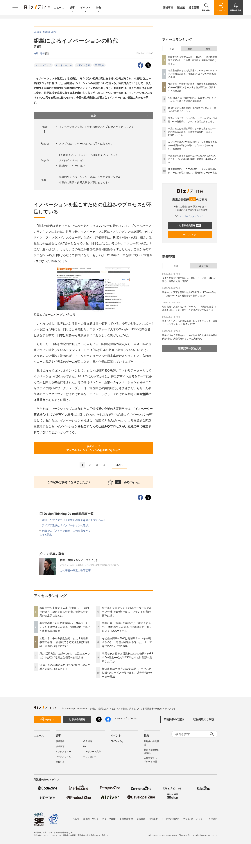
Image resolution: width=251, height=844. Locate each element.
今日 (171, 48)
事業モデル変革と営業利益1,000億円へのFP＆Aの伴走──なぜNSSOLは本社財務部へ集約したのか (127, 657)
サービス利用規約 (170, 818)
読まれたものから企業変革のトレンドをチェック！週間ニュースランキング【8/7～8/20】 (189, 322)
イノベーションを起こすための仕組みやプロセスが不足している (96, 126)
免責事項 (141, 818)
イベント (85, 7)
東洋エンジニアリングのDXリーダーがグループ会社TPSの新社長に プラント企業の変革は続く (127, 611)
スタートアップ (43, 65)
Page (44, 143)
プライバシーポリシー (194, 818)
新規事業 (168, 7)
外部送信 (213, 818)
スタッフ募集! (109, 818)
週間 (190, 48)
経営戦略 (87, 741)
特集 (98, 7)
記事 (72, 7)
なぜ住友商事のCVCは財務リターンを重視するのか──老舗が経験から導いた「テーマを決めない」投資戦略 (127, 642)
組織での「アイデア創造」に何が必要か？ (66, 530)
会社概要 (153, 818)
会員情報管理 (126, 818)
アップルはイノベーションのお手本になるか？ (86, 143)
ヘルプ (76, 818)
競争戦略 (99, 65)
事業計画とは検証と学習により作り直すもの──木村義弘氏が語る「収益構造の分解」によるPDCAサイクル (127, 626)
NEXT (118, 464)
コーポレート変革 (92, 751)
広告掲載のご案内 (174, 719)
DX (84, 746)
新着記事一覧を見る (189, 348)
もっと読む (45, 534)
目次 (93, 115)
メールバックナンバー (192, 216)
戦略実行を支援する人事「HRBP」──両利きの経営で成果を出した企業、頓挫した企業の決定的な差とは (64, 611)
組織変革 (60, 746)
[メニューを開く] (15, 7)
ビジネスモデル (63, 65)
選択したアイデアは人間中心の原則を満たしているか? (73, 520)
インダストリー (63, 751)
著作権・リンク (90, 818)
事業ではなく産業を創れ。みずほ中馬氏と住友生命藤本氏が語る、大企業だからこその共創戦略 (189, 336)
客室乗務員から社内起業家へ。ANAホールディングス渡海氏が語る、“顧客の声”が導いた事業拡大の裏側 (65, 626)
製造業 (181, 7)
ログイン (191, 234)
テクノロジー (89, 756)
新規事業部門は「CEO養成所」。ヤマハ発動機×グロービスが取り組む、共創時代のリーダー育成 (127, 672)
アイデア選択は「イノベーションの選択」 (66, 525)
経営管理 (194, 7)
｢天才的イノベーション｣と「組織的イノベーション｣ (89, 155)
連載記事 (60, 761)
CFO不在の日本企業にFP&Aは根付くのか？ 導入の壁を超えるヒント (66, 666)
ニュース (59, 7)
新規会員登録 (191, 225)
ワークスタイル (63, 756)
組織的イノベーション (72, 165)
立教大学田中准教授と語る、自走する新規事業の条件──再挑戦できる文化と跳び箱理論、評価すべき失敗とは (64, 642)
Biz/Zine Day (117, 741)
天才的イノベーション (72, 160)
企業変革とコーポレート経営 (151, 759)
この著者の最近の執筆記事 (75, 570)
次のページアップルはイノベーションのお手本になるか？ (93, 448)
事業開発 (60, 741)
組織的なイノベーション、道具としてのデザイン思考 (90, 177)
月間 (208, 48)
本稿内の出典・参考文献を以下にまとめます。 (86, 182)
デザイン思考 (83, 65)
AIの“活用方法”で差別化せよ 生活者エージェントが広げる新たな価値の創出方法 (65, 655)
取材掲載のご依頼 (203, 719)
